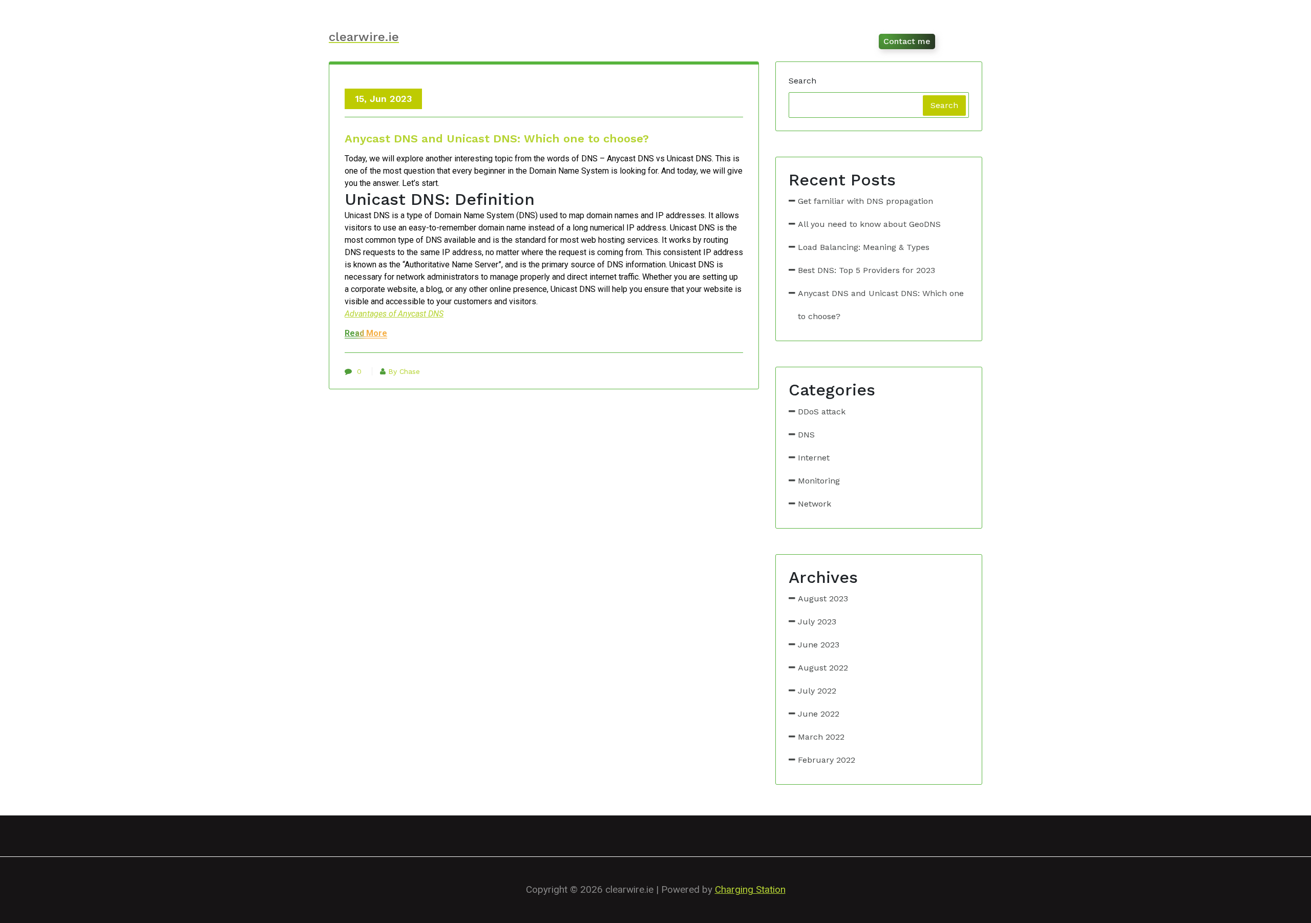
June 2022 (818, 714)
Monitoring (819, 481)
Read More (366, 333)
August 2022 (823, 668)
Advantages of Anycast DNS (394, 314)
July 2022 (817, 691)
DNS (806, 434)
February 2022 (826, 760)
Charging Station (750, 889)
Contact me (907, 41)
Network (814, 504)
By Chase (404, 371)
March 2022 (821, 737)
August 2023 (823, 598)
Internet (814, 458)
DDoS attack (821, 411)
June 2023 (818, 644)
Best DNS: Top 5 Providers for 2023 (866, 270)
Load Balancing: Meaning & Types (863, 247)
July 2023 (817, 621)
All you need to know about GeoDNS (869, 224)
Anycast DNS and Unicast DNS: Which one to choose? (497, 138)
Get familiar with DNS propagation (865, 201)
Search (802, 81)
